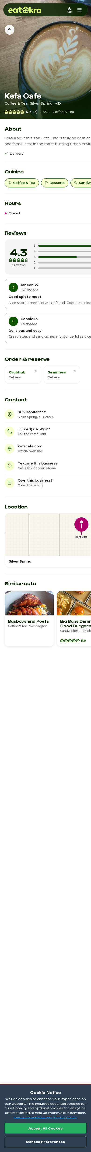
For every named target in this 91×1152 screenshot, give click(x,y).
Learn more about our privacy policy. (45, 1117)
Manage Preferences (45, 1142)
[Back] (9, 30)
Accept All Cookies (45, 1128)
